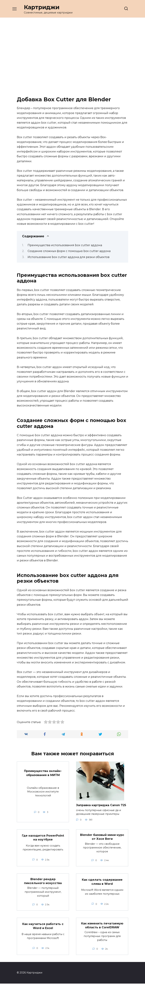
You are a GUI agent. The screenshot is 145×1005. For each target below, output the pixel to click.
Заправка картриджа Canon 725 (101, 805)
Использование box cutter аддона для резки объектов (68, 257)
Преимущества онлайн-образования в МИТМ (43, 773)
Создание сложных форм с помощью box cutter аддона (69, 251)
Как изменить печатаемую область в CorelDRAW (102, 925)
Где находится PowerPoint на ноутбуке (43, 837)
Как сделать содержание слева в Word (102, 881)
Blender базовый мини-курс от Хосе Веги (102, 836)
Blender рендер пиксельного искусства (43, 881)
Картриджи (41, 7)
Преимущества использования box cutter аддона (65, 245)
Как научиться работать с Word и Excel (42, 926)
